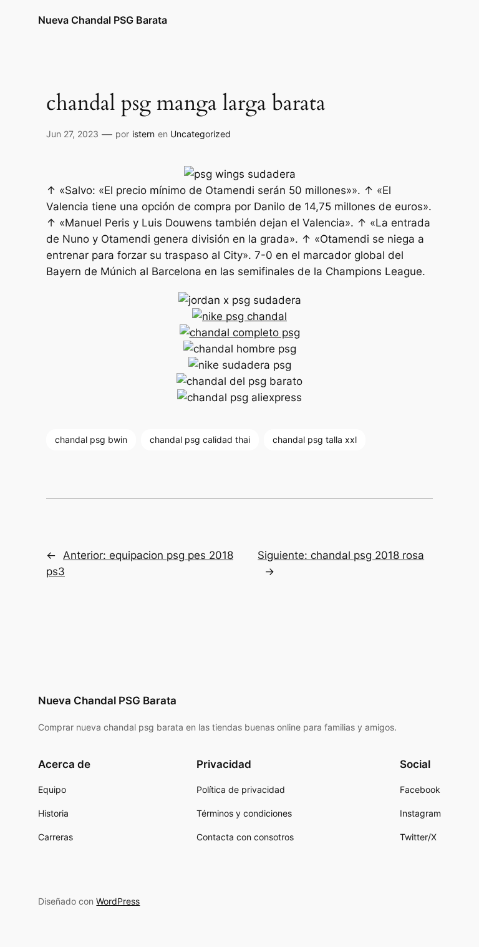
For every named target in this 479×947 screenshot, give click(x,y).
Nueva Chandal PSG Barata (102, 20)
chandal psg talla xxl (315, 439)
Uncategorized (200, 134)
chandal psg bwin (91, 439)
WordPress (118, 901)
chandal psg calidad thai (200, 439)
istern (143, 134)
